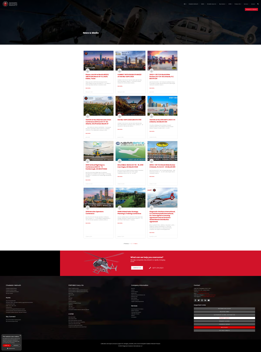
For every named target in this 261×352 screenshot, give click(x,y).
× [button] (20, 335)
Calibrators (71, 304)
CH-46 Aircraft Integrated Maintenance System (15, 309)
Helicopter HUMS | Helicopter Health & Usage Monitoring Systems (19, 302)
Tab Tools (71, 306)
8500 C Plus (71, 293)
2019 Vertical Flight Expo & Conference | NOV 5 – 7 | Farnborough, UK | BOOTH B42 (96, 167)
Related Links (134, 293)
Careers (133, 290)
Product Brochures (135, 299)
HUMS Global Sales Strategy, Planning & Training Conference (129, 213)
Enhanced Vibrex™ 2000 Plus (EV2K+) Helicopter (78, 290)
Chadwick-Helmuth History (11, 288)
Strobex (70, 299)
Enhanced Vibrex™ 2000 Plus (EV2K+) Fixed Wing (78, 291)
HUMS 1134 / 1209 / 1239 (11, 305)
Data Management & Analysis (137, 309)
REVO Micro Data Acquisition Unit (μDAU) (77, 322)
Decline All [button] (16, 345)
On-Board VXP (9, 307)
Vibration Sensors (72, 301)
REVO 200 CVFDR (72, 317)
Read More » (88, 88)
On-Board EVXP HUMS (10, 304)
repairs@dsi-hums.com (210, 295)
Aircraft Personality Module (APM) (75, 325)
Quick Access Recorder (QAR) (74, 323)
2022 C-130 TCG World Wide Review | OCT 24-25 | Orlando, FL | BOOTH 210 (161, 77)
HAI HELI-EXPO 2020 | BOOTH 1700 (129, 120)
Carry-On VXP (71, 295)
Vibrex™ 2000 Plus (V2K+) (74, 288)
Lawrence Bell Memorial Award (12, 291)
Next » (136, 243)
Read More (12, 342)
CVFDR (71, 314)
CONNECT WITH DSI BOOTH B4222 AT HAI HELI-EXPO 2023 (129, 76)
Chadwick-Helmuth (13, 285)
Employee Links (134, 296)
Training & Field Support (136, 312)
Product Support (134, 291)
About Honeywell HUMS (11, 300)
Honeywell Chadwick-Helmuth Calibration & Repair (16, 312)
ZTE (69, 296)
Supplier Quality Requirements (137, 301)
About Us (133, 288)
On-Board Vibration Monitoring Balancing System (16, 310)
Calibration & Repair (135, 313)
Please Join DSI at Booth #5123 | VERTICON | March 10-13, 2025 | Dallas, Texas (97, 77)
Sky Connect (10, 317)
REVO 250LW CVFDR (72, 318)
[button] (186, 4)
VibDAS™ (133, 315)
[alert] (11, 342)
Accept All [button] (6, 345)
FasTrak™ (70, 298)
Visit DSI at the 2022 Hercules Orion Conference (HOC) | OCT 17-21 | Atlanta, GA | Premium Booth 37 (98, 122)
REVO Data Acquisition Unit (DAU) (75, 320)
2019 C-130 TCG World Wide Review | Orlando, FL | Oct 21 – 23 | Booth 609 (162, 166)
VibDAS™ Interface (135, 310)
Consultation (133, 317)
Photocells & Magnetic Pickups (75, 303)
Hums (8, 298)
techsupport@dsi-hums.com (208, 296)
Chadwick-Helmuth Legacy (11, 290)
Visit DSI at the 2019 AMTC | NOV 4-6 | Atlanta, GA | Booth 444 (162, 121)
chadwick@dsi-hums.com (203, 293)
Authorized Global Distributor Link (138, 295)
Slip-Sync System (9, 293)
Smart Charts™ (72, 308)
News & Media (134, 298)
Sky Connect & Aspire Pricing (12, 321)
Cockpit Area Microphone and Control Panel (77, 327)
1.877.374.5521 (158, 268)
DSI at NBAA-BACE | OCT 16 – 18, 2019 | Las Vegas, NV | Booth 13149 (130, 166)
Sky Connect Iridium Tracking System (13, 319)
